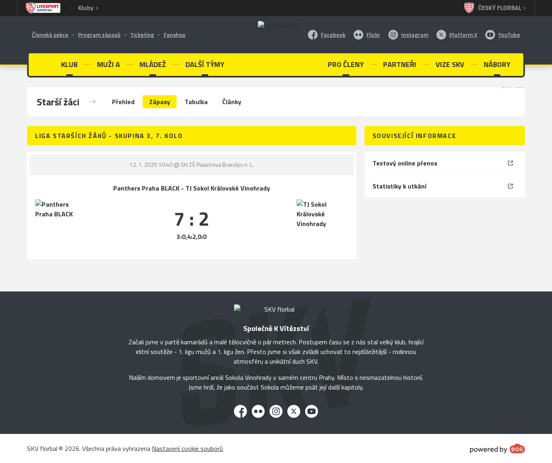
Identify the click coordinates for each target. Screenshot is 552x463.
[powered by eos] (497, 448)
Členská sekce (50, 34)
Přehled (123, 102)
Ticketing (142, 34)
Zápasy (159, 102)
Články (231, 102)
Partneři (399, 64)
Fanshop (174, 34)
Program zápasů (99, 34)
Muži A (108, 64)
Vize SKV (450, 64)
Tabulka (196, 102)
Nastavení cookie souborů (187, 448)
